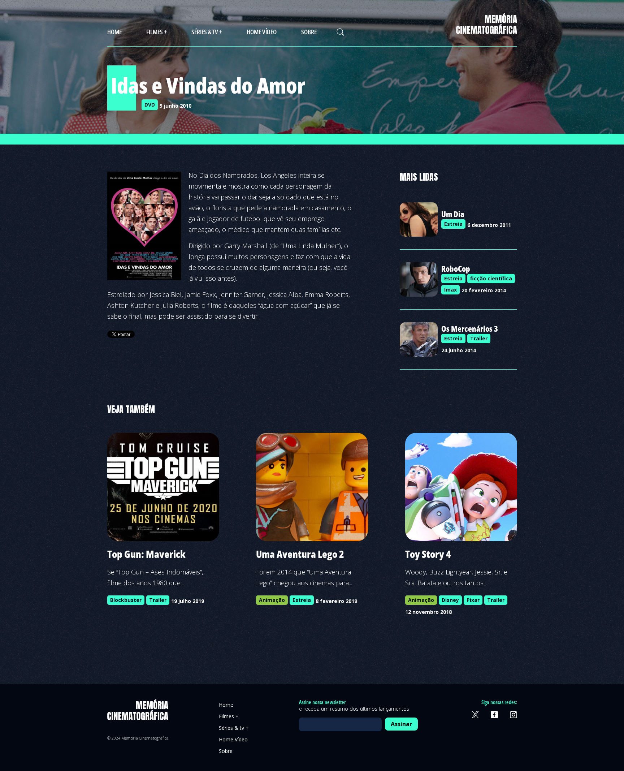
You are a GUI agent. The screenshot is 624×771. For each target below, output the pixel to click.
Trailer (479, 338)
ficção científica (491, 278)
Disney (450, 599)
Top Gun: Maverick (146, 554)
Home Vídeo (262, 31)
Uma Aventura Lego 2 (300, 554)
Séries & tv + (206, 31)
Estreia (453, 223)
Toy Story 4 (428, 554)
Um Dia (452, 213)
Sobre (309, 31)
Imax (450, 289)
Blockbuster (126, 599)
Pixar (473, 599)
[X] (475, 714)
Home (114, 31)
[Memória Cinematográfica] (486, 29)
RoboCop (455, 268)
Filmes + (156, 31)
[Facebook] (494, 714)
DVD (149, 104)
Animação (272, 599)
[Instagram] (513, 714)
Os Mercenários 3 (469, 328)
